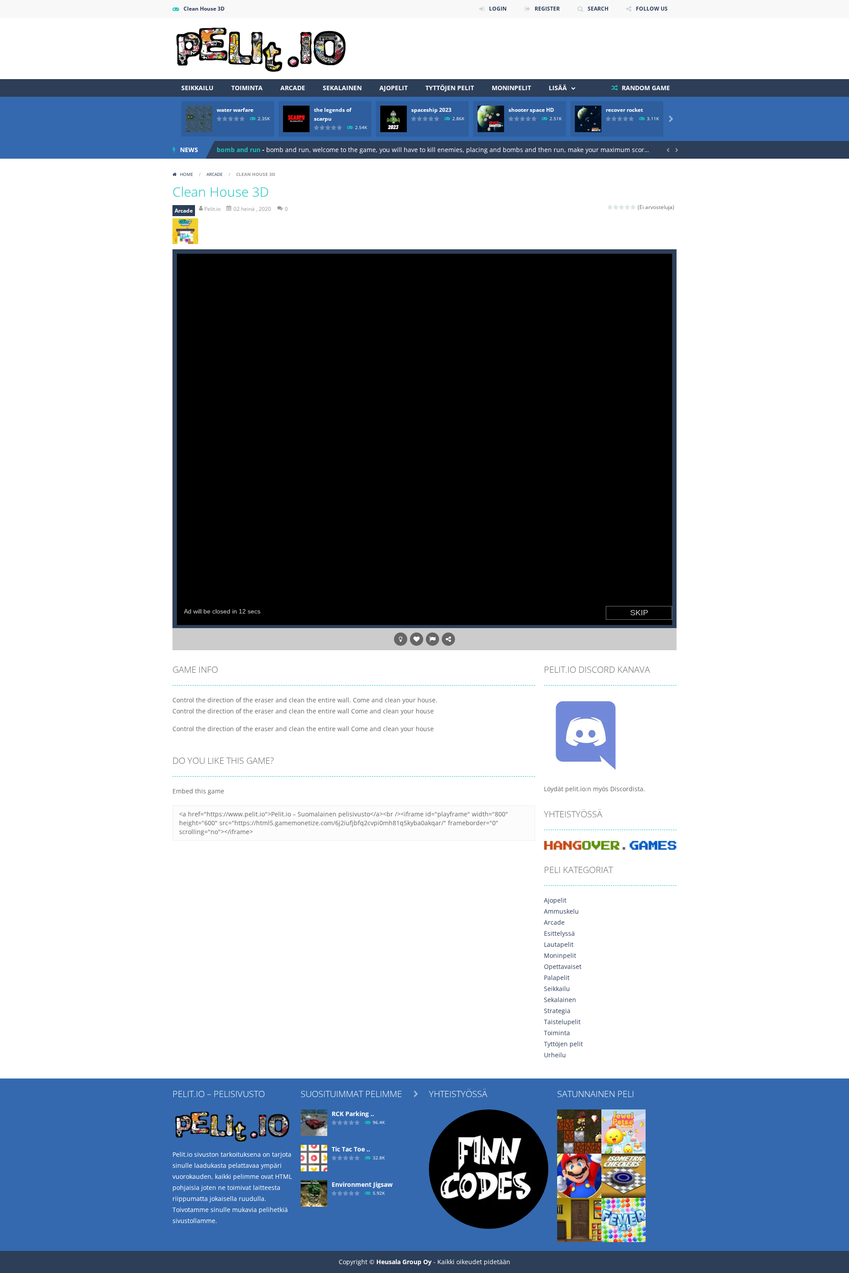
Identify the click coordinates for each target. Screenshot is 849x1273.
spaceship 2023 (431, 110)
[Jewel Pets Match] (623, 1131)
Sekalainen (342, 88)
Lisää (558, 88)
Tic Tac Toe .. (351, 1149)
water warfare (235, 110)
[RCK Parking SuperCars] (314, 1122)
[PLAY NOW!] (199, 118)
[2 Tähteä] (616, 207)
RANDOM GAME (645, 88)
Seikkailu (197, 88)
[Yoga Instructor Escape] (579, 1219)
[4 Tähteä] (628, 207)
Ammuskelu (561, 911)
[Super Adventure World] (579, 1175)
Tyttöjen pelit (449, 88)
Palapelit (557, 977)
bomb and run (238, 149)
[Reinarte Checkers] (623, 1175)
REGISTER (547, 8)
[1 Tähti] (610, 207)
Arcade (292, 88)
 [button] (432, 639)
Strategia (557, 1010)
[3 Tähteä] (622, 207)
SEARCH (598, 8)
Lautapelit (559, 944)
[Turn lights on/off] (400, 639)
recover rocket (624, 110)
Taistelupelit (562, 1022)
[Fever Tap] (623, 1219)
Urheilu (555, 1055)
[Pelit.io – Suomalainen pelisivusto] (260, 47)
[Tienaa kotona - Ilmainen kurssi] (488, 1168)
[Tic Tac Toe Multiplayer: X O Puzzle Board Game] (314, 1157)
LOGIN (498, 8)
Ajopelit (393, 88)
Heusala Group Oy (404, 1262)
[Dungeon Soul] (579, 1131)
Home (187, 174)
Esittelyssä (559, 933)
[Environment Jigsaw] (314, 1193)
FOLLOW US (652, 8)
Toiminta (247, 88)
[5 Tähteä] (633, 207)
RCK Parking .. (353, 1113)
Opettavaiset (562, 966)
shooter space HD (531, 110)
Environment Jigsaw (362, 1184)
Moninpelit (511, 88)
